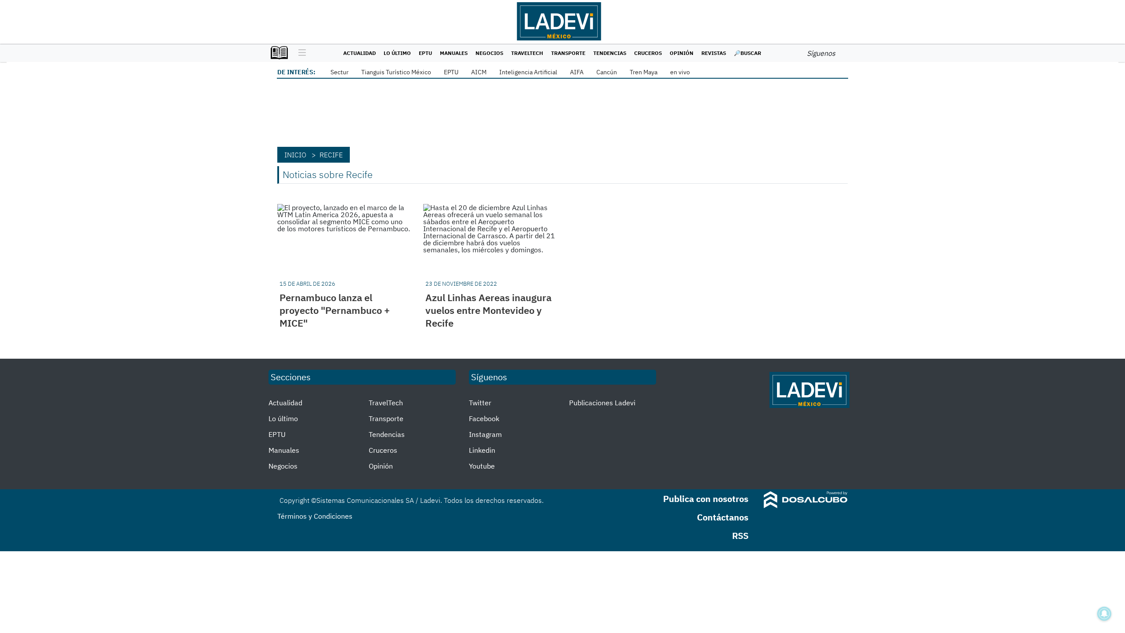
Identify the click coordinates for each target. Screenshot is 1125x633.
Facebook (484, 418)
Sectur (339, 72)
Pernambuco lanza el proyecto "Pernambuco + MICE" (334, 310)
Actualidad (359, 53)
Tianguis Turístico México (396, 72)
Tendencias (609, 53)
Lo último (397, 53)
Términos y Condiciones (314, 516)
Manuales (454, 53)
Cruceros (648, 53)
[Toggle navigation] (300, 53)
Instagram (485, 434)
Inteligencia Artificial (528, 72)
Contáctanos (722, 517)
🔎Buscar (747, 53)
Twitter (480, 402)
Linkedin (482, 450)
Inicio (295, 154)
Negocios (489, 53)
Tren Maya (643, 72)
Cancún (606, 72)
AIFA (577, 72)
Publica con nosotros (705, 499)
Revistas (713, 53)
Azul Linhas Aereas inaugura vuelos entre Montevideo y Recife (488, 310)
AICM (478, 72)
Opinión (681, 53)
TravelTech (527, 53)
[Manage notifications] (1104, 614)
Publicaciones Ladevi (602, 402)
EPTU (425, 53)
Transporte (568, 53)
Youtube (482, 466)
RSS (740, 536)
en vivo (680, 72)
